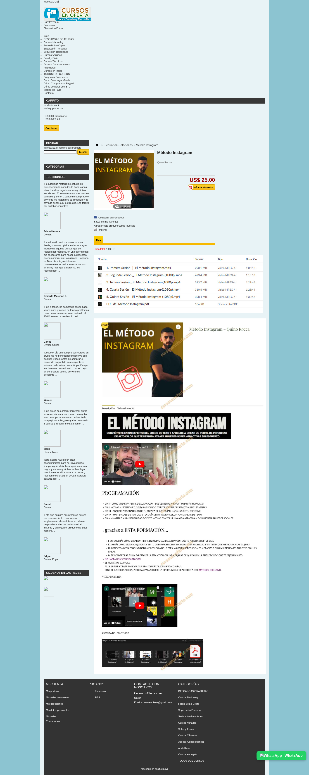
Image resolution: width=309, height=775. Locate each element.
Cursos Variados (53, 55)
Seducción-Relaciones (56, 51)
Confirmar (51, 128)
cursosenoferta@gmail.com (156, 702)
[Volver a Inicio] (97, 145)
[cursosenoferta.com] (67, 14)
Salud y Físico (51, 58)
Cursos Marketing (53, 42)
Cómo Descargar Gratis (57, 80)
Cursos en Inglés (53, 70)
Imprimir (102, 229)
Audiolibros (50, 67)
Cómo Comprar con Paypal (59, 83)
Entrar (59, 28)
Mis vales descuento (57, 697)
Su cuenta (49, 25)
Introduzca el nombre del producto (62, 147)
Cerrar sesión (53, 721)
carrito (52, 100)
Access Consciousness (57, 64)
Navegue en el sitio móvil (154, 769)
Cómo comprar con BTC (57, 86)
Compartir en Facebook (111, 217)
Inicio (46, 36)
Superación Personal (55, 48)
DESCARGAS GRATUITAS (59, 39)
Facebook (100, 691)
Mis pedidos (52, 691)
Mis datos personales (57, 710)
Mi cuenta (54, 684)
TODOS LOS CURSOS (57, 74)
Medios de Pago (52, 89)
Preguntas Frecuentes (56, 77)
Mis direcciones (54, 703)
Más (98, 240)
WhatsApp (293, 755)
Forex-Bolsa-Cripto (54, 45)
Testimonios (55, 177)
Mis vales (51, 716)
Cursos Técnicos (53, 61)
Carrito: (51, 22)
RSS (97, 697)
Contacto (49, 93)
